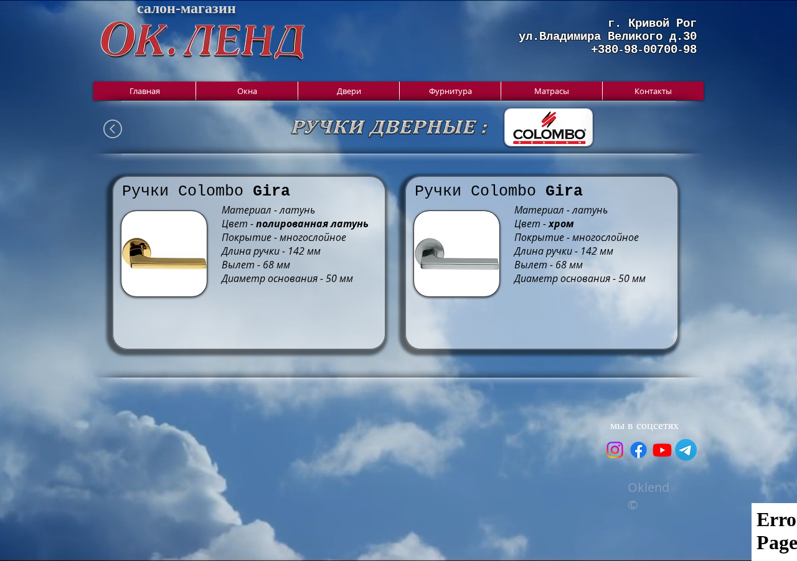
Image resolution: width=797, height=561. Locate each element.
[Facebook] (638, 450)
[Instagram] (615, 450)
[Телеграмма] (686, 450)
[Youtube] (662, 450)
